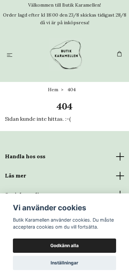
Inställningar (64, 262)
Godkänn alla (64, 245)
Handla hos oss (25, 156)
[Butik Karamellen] (65, 55)
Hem (53, 90)
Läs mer (15, 175)
